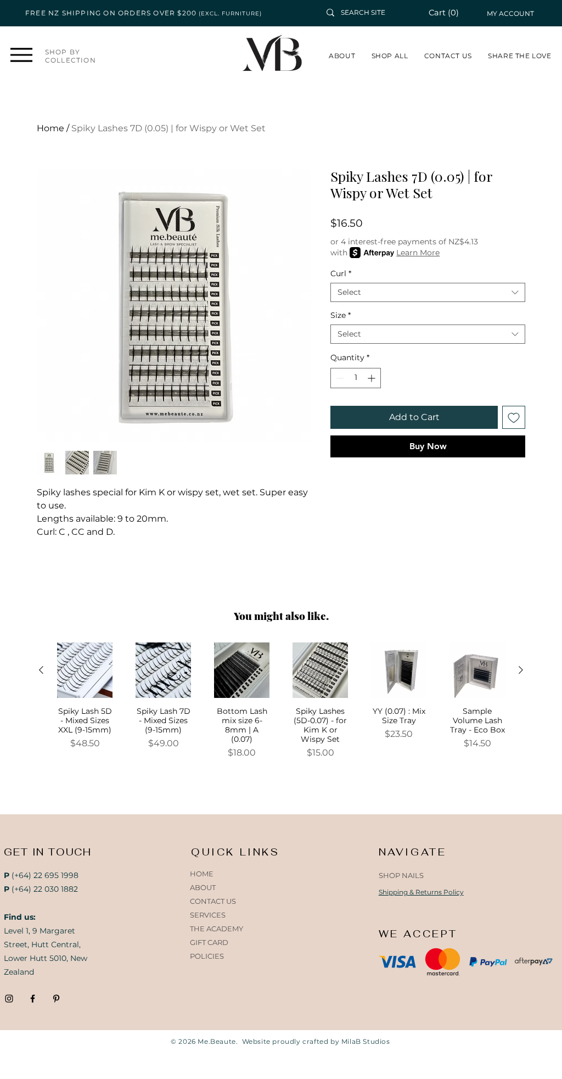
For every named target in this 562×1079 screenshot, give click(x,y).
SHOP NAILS (401, 875)
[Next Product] (520, 670)
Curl (340, 273)
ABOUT (203, 887)
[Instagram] (9, 998)
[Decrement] (339, 378)
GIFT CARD (209, 942)
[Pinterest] (56, 998)
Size (340, 315)
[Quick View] (85, 670)
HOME (201, 873)
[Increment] (372, 378)
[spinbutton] (356, 378)
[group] (281, 710)
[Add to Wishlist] (513, 417)
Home (50, 128)
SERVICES (208, 914)
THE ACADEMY (216, 928)
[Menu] (21, 54)
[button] (450, 13)
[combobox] (427, 292)
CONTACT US (213, 901)
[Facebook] (32, 998)
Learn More (418, 253)
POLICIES (207, 956)
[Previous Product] (41, 670)
